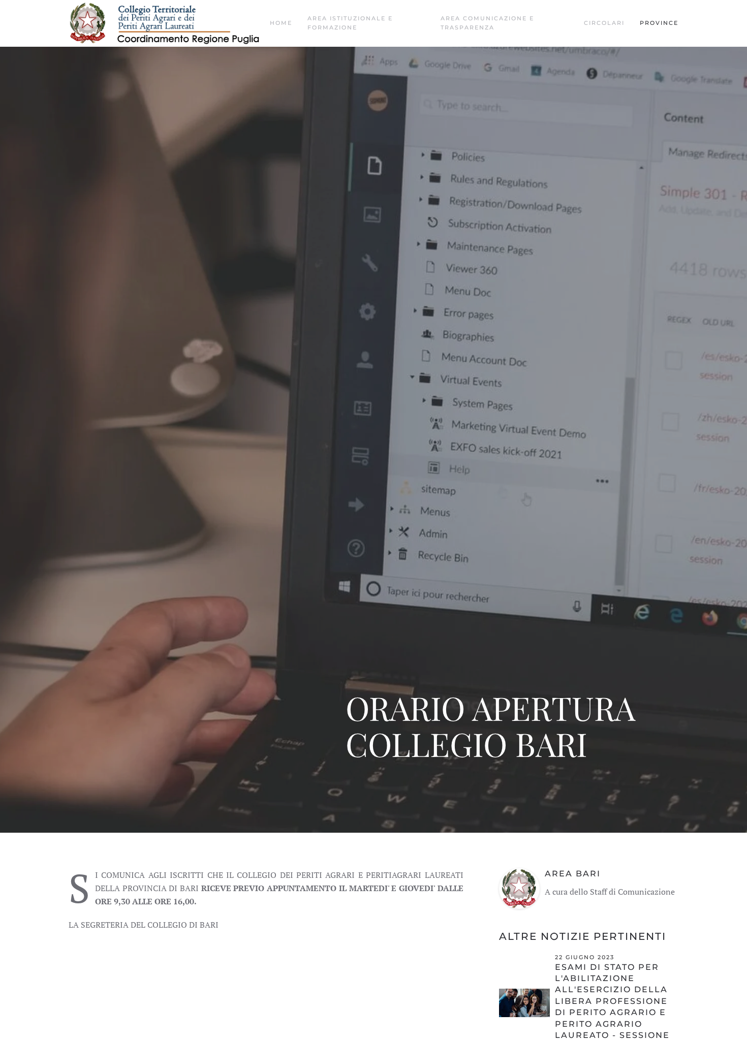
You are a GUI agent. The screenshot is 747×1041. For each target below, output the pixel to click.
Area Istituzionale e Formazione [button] (350, 23)
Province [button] (659, 22)
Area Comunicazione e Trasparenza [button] (487, 23)
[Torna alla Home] (169, 23)
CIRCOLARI (604, 22)
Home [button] (281, 22)
